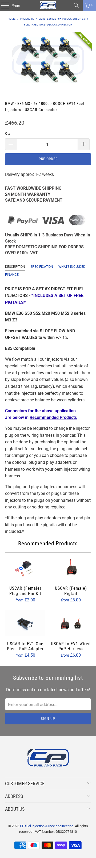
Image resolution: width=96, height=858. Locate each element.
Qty (7, 133)
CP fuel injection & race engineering (46, 826)
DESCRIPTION (15, 267)
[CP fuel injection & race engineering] (48, 5)
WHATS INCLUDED (71, 267)
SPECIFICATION (41, 267)
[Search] (76, 5)
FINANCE (12, 275)
